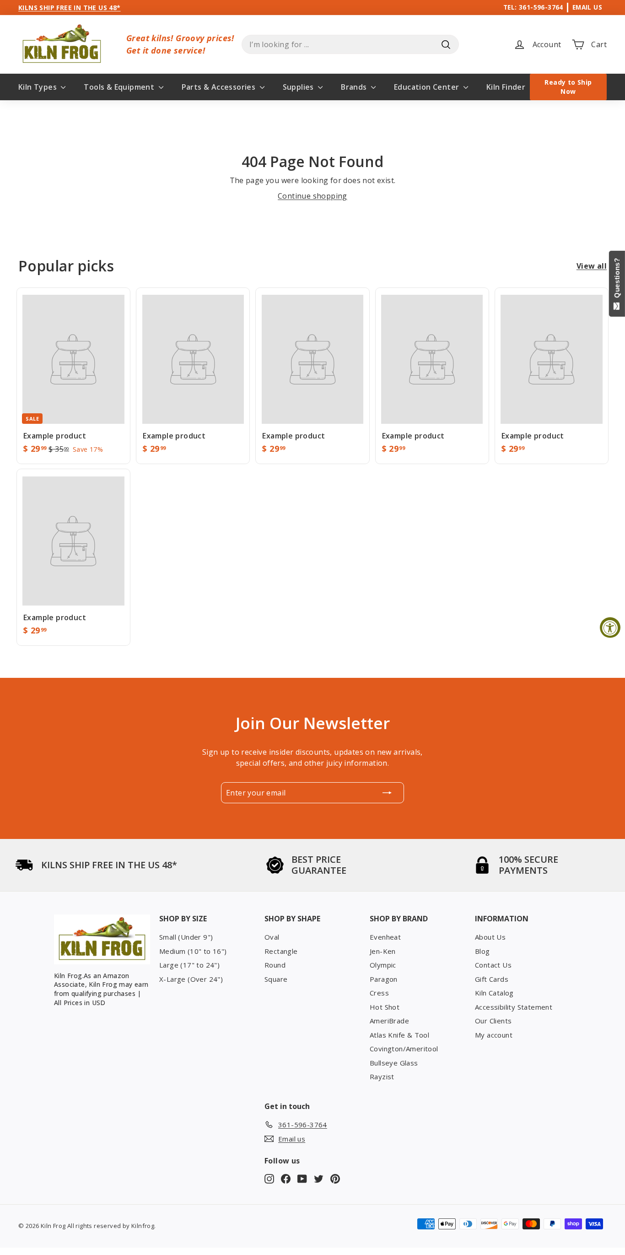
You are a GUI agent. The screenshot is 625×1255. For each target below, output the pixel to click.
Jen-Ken (383, 951)
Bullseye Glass (394, 1062)
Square (275, 979)
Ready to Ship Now (568, 87)
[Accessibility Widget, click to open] (610, 627)
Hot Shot (384, 1007)
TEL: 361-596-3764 (533, 7)
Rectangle (281, 951)
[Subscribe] (387, 793)
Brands (355, 87)
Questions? (617, 280)
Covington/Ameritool (404, 1048)
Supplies (299, 87)
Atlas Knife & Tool (399, 1034)
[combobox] (350, 44)
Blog (482, 951)
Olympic (383, 964)
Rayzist (382, 1076)
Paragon (384, 979)
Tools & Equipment (120, 87)
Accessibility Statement (513, 1007)
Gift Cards (491, 979)
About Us (490, 936)
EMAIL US (587, 7)
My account (493, 1034)
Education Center (427, 87)
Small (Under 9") (186, 936)
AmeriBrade (389, 1020)
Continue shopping (312, 196)
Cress (379, 992)
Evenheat (385, 936)
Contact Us (493, 964)
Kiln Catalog (494, 992)
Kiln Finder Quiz (515, 87)
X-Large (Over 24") (191, 979)
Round (275, 964)
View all (592, 266)
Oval (272, 936)
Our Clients (493, 1020)
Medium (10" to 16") (193, 951)
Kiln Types (38, 87)
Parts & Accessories (220, 87)
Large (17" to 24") (189, 964)
